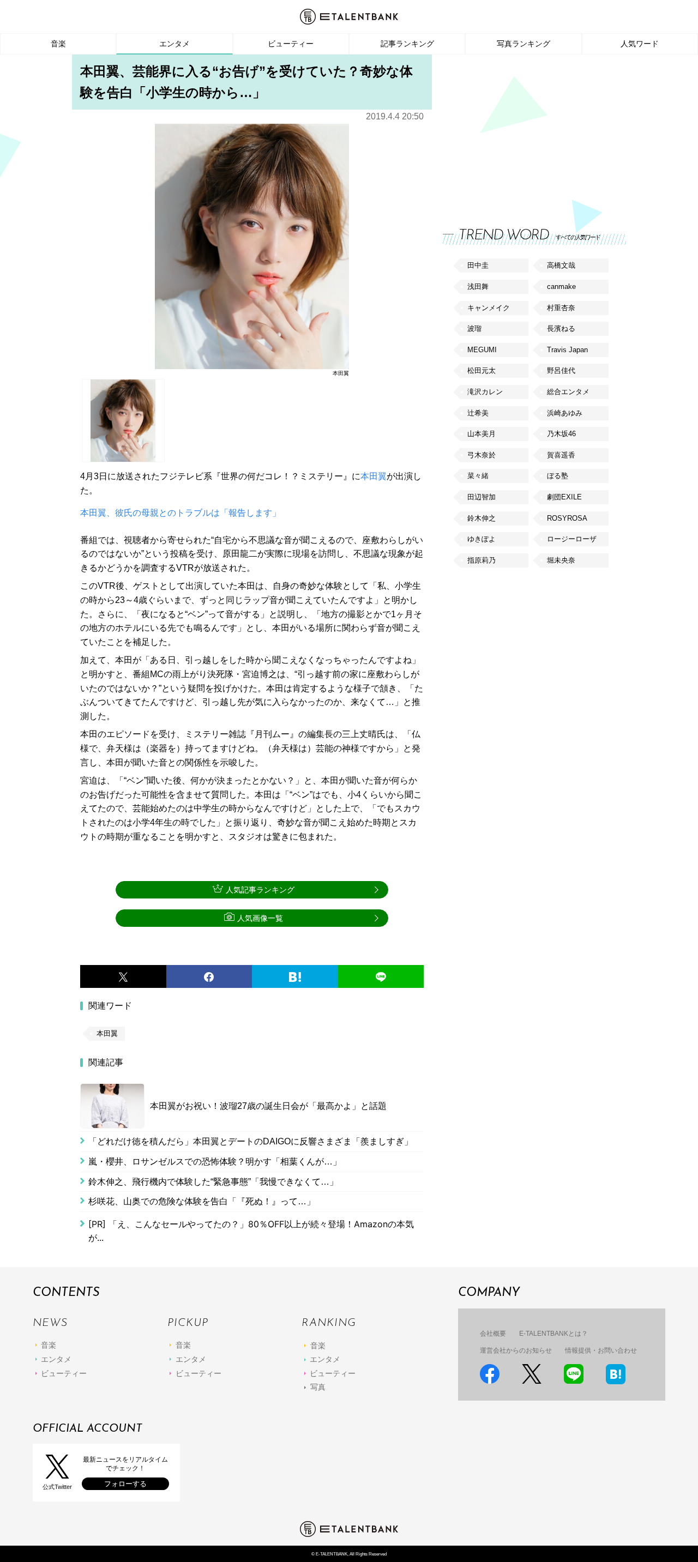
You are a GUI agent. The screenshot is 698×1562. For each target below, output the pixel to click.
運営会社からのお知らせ (516, 1350)
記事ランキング (407, 43)
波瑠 (474, 328)
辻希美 (478, 413)
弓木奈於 (481, 455)
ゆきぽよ (481, 539)
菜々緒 (478, 476)
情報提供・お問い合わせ (601, 1350)
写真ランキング (523, 43)
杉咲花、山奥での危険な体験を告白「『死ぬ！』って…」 (201, 1201)
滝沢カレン (485, 392)
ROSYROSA (567, 518)
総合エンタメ (568, 392)
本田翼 (373, 476)
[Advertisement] (524, 131)
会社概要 (493, 1333)
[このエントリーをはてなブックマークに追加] (295, 976)
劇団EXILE (564, 497)
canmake (561, 286)
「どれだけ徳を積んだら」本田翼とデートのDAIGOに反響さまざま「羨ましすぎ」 (250, 1141)
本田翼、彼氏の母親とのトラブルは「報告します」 (180, 512)
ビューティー (291, 43)
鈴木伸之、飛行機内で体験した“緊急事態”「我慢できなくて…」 (213, 1181)
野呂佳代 (561, 370)
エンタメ (174, 43)
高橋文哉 (561, 265)
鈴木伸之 (481, 518)
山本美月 (481, 434)
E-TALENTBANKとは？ (553, 1333)
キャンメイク (488, 308)
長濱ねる (561, 328)
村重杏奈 (561, 308)
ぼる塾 (557, 476)
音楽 (58, 43)
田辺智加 (481, 497)
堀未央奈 (561, 560)
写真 (318, 1387)
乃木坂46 (561, 434)
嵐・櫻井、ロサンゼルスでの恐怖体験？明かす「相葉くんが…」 (214, 1161)
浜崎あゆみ (564, 413)
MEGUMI (482, 350)
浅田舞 (478, 286)
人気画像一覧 (260, 918)
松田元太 (481, 370)
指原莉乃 (481, 560)
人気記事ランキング (260, 889)
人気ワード (640, 43)
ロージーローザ (572, 539)
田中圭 (478, 265)
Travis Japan (567, 350)
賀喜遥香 (561, 455)
